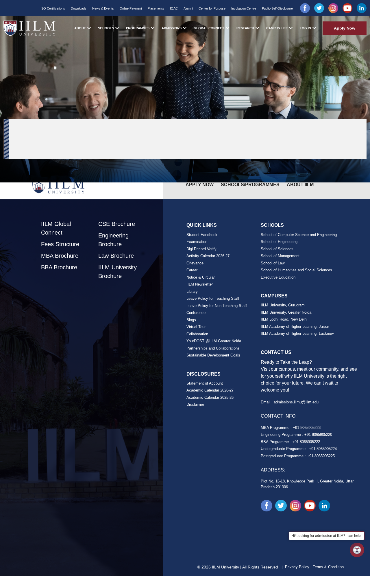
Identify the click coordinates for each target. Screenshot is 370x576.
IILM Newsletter (199, 284)
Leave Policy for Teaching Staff (212, 298)
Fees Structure (60, 244)
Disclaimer (195, 404)
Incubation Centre (243, 8)
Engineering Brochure (113, 239)
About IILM (300, 184)
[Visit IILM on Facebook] (305, 8)
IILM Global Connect (56, 228)
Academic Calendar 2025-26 (210, 397)
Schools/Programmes (250, 184)
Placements (156, 8)
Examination (196, 241)
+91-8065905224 (323, 449)
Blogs (191, 320)
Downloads (78, 8)
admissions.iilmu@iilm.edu (296, 402)
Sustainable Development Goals (213, 355)
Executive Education (278, 277)
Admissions (172, 28)
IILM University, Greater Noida (286, 312)
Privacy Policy (297, 567)
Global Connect (209, 28)
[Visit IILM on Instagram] (333, 8)
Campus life (277, 28)
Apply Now (344, 28)
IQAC (174, 8)
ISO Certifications (52, 8)
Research (245, 28)
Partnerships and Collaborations (213, 348)
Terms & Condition (328, 567)
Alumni (188, 8)
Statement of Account (204, 383)
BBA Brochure (59, 267)
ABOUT (80, 28)
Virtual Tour (196, 327)
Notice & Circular (200, 277)
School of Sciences (277, 249)
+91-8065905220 (318, 434)
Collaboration (197, 334)
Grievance (195, 263)
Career (191, 270)
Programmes (137, 28)
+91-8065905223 (307, 427)
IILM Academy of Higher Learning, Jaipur (295, 326)
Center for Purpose (212, 8)
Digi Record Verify (201, 249)
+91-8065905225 (321, 456)
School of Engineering (279, 241)
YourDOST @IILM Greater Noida (213, 341)
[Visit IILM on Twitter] (319, 8)
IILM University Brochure (117, 271)
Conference (196, 312)
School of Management (280, 256)
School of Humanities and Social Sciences (296, 270)
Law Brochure (116, 256)
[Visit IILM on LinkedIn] (362, 8)
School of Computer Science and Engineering (299, 235)
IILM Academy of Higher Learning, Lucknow (297, 333)
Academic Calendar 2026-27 (210, 390)
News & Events (103, 8)
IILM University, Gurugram (283, 305)
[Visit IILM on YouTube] (347, 8)
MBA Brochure (59, 256)
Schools (106, 28)
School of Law (272, 263)
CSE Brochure (116, 224)
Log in (305, 28)
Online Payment (131, 8)
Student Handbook (201, 235)
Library (192, 291)
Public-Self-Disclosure (277, 8)
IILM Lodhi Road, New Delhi (284, 319)
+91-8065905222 (306, 442)
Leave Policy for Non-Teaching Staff (216, 305)
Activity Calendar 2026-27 (208, 256)
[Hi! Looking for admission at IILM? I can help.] (357, 550)
